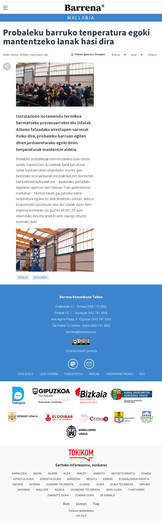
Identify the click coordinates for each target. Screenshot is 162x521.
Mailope (42, 489)
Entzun (116, 54)
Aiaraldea (19, 473)
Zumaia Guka (84, 495)
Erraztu (152, 54)
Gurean (81, 504)
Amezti (82, 473)
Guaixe (85, 484)
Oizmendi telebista (85, 489)
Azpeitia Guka (23, 479)
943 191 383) (100, 325)
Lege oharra (49, 374)
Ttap (96, 504)
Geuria (17, 484)
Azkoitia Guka (50, 479)
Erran (108, 479)
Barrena (73, 479)
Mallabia (81, 18)
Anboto (99, 473)
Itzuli (134, 54)
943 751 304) (98, 313)
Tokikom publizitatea (81, 510)
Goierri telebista (59, 484)
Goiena (34, 484)
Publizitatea (74, 374)
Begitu (92, 479)
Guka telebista (121, 484)
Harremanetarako (119, 374)
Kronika (24, 489)
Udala (22, 277)
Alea (66, 473)
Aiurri (52, 473)
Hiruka (144, 484)
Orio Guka (114, 489)
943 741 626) (101, 319)
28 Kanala (107, 495)
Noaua (59, 489)
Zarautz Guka (58, 495)
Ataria (146, 473)
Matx (66, 504)
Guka (100, 484)
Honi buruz (25, 374)
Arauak (94, 374)
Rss (142, 374)
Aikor (37, 473)
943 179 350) (97, 306)
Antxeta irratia (123, 473)
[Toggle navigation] (5, 7)
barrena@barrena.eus (81, 332)
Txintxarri (136, 489)
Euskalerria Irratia (134, 479)
